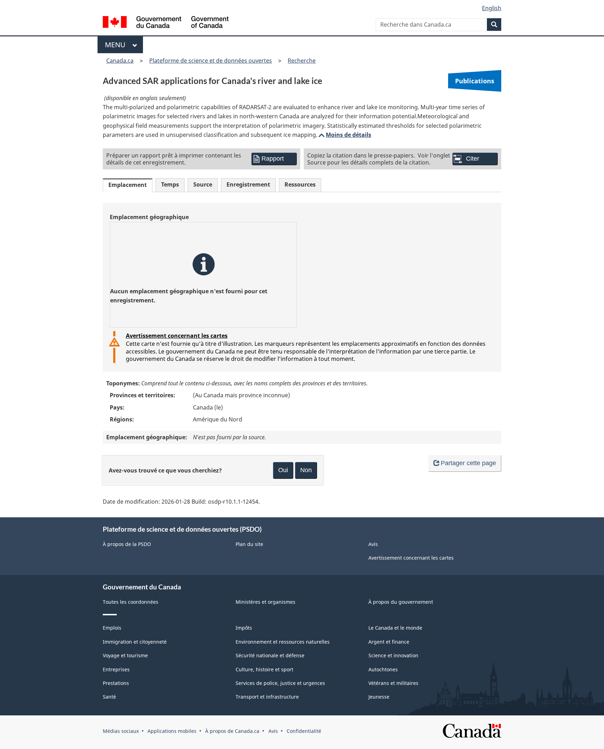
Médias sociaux (121, 731)
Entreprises (116, 669)
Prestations (116, 683)
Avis (373, 544)
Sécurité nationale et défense (270, 655)
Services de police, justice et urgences (280, 683)
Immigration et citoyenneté (135, 641)
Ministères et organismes (265, 601)
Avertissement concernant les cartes (177, 336)
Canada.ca (120, 60)
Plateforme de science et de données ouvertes (210, 60)
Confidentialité (304, 731)
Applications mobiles (172, 731)
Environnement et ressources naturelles (283, 641)
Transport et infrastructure (267, 696)
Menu (117, 44)
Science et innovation (393, 655)
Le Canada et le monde (395, 627)
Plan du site (249, 544)
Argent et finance (388, 641)
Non (306, 470)
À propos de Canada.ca (232, 731)
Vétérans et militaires (393, 683)
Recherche (302, 60)
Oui (283, 470)
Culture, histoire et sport (264, 669)
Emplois (112, 627)
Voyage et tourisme (125, 655)
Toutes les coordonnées (130, 601)
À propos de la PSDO (127, 544)
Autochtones (383, 669)
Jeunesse (378, 696)
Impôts (244, 627)
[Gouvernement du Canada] (166, 23)
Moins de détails (344, 135)
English (491, 8)
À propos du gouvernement (400, 601)
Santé (109, 696)
